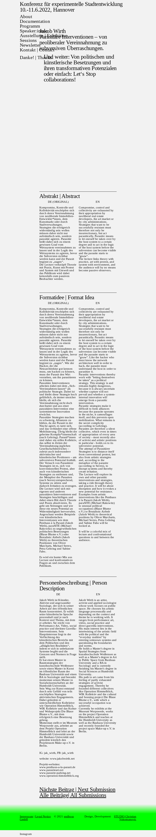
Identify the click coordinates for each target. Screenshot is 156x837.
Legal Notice (43, 816)
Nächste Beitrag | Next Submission (77, 789)
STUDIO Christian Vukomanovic (125, 818)
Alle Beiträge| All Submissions (72, 795)
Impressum (26, 816)
